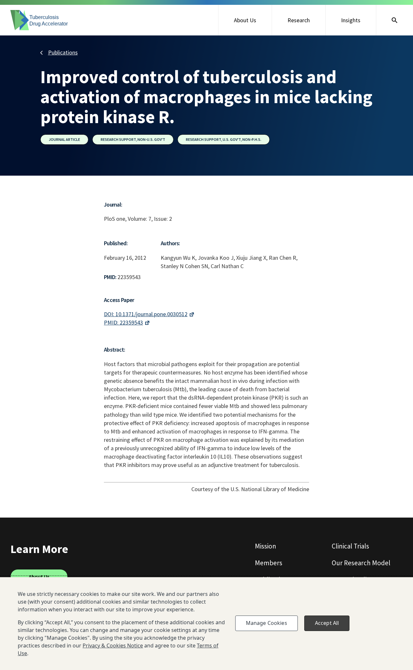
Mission (265, 546)
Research (298, 20)
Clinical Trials (350, 546)
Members (268, 562)
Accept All (327, 622)
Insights (350, 20)
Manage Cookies (266, 622)
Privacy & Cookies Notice (113, 645)
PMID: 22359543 (123, 322)
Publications (63, 52)
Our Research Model (361, 562)
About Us (245, 20)
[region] (206, 623)
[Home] (39, 20)
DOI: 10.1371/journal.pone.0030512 (145, 314)
